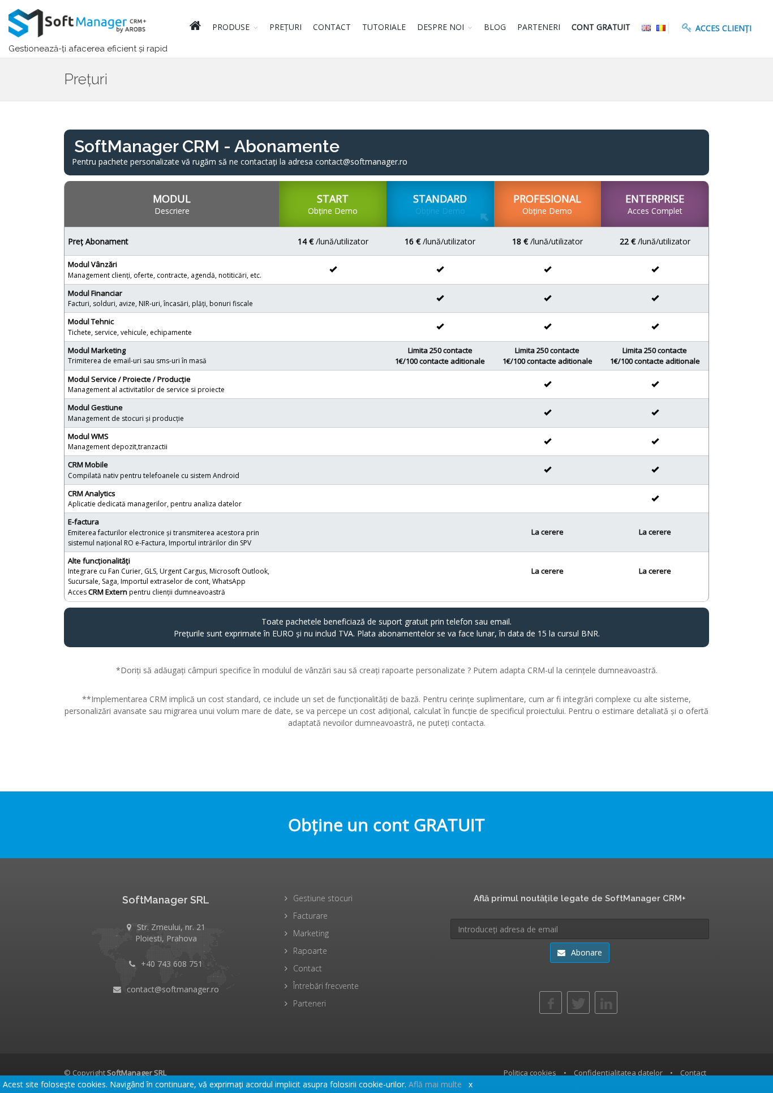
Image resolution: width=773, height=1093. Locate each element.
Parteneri (309, 1003)
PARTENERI (538, 26)
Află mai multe (435, 1084)
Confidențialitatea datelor (618, 1073)
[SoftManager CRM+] (79, 29)
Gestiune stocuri (323, 898)
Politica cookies (530, 1073)
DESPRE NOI (440, 26)
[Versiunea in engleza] (646, 27)
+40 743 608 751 (172, 963)
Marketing (311, 933)
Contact (307, 968)
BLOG (495, 26)
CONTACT (332, 26)
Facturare (310, 915)
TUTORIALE (384, 26)
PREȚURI (285, 26)
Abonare (585, 952)
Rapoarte (310, 950)
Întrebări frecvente (326, 985)
